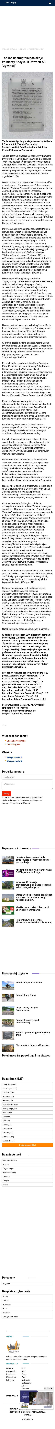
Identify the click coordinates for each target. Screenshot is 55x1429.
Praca (5, 1308)
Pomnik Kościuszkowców (29, 982)
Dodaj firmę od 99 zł (27, 1145)
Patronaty (10, 1380)
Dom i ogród (8, 1088)
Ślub (5, 1121)
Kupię (5, 1296)
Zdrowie (6, 1137)
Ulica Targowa (13, 744)
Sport (5, 1117)
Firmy (24, 1377)
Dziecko (6, 1092)
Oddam (6, 1300)
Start (24, 1368)
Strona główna (9, 49)
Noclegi (6, 1113)
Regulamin (10, 1374)
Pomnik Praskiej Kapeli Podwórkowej (27, 1021)
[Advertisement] (27, 24)
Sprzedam (7, 1304)
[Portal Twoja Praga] (13, 1347)
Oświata (6, 1177)
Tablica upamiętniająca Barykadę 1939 (33, 1033)
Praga (23, 49)
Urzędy (6, 1181)
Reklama (25, 1389)
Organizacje (8, 1168)
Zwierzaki (7, 1141)
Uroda (5, 1125)
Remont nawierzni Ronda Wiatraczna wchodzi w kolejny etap (34, 921)
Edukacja (7, 1097)
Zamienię (6, 1313)
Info (23, 1371)
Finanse (6, 1101)
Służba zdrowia (9, 1172)
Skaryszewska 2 (14, 757)
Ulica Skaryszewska (16, 741)
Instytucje (26, 1380)
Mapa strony (11, 1377)
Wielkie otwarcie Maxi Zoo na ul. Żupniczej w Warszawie (32, 908)
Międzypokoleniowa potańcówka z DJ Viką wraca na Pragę (34, 871)
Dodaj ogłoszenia (10, 1317)
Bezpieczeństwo (10, 1160)
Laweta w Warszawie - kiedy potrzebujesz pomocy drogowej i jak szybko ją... (33, 860)
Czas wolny (7, 1084)
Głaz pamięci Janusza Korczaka (32, 1045)
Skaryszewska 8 (14, 761)
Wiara (5, 1185)
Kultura (6, 1164)
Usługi (5, 1129)
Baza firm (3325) (12, 1078)
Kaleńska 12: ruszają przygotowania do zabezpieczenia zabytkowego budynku (33, 885)
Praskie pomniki (36, 49)
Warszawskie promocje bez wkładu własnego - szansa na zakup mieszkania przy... (34, 897)
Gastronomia (8, 1105)
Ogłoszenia (26, 1383)
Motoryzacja (8, 1109)
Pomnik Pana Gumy (26, 995)
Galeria (25, 1386)
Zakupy (6, 1133)
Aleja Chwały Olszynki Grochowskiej (27, 1008)
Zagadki (6, 1283)
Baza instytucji (11, 1154)
